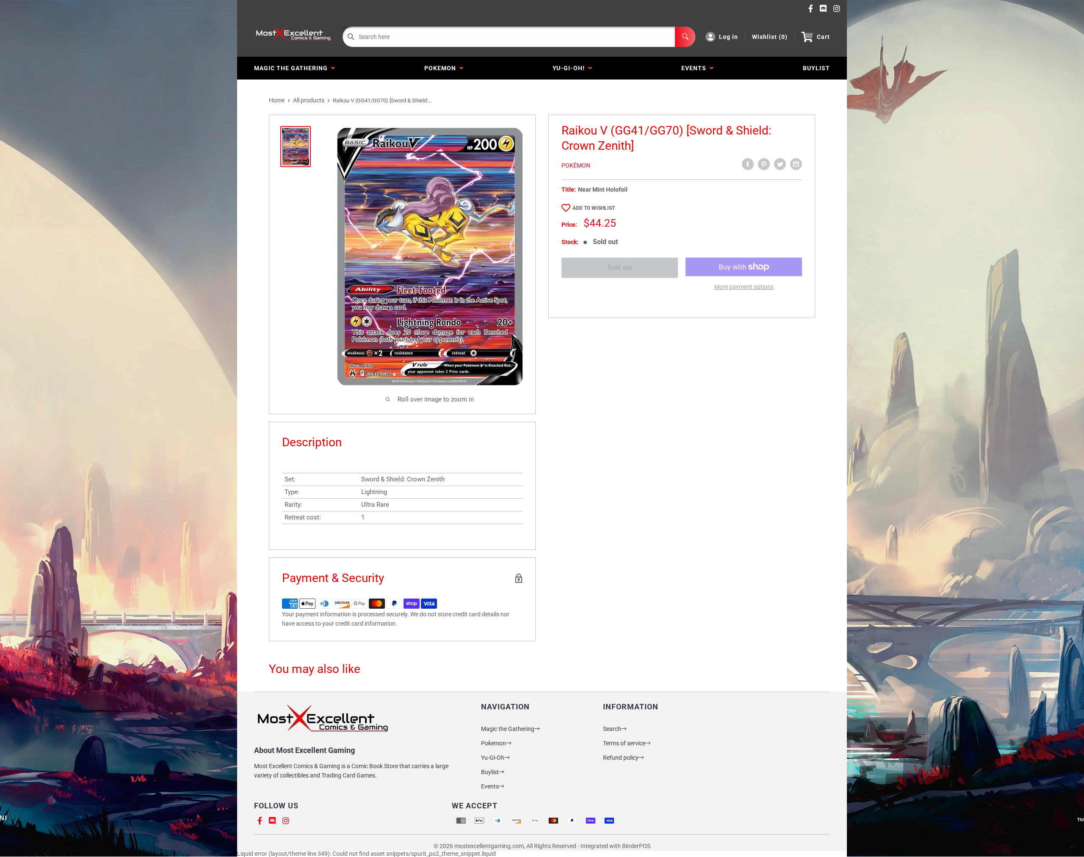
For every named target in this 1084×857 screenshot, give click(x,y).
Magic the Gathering (292, 68)
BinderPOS (636, 846)
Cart (823, 36)
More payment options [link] (744, 286)
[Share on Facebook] (748, 164)
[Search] (685, 37)
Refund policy (621, 757)
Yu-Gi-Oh (492, 757)
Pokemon (441, 68)
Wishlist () (770, 36)
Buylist (490, 772)
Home (277, 100)
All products (308, 100)
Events (695, 68)
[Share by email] (796, 164)
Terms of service (624, 743)
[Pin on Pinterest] (764, 164)
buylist (816, 68)
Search (612, 728)
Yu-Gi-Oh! (570, 68)
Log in (728, 36)
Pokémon (575, 165)
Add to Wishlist (593, 208)
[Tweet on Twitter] (780, 164)
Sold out (619, 268)
